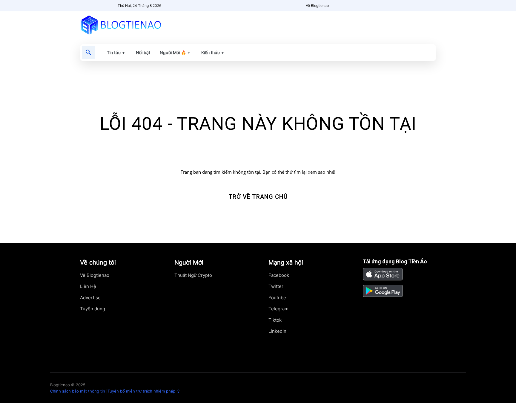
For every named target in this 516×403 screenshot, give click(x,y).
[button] (88, 52)
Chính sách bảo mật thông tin (77, 391)
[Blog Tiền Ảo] (134, 24)
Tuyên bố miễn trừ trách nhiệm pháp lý (143, 391)
